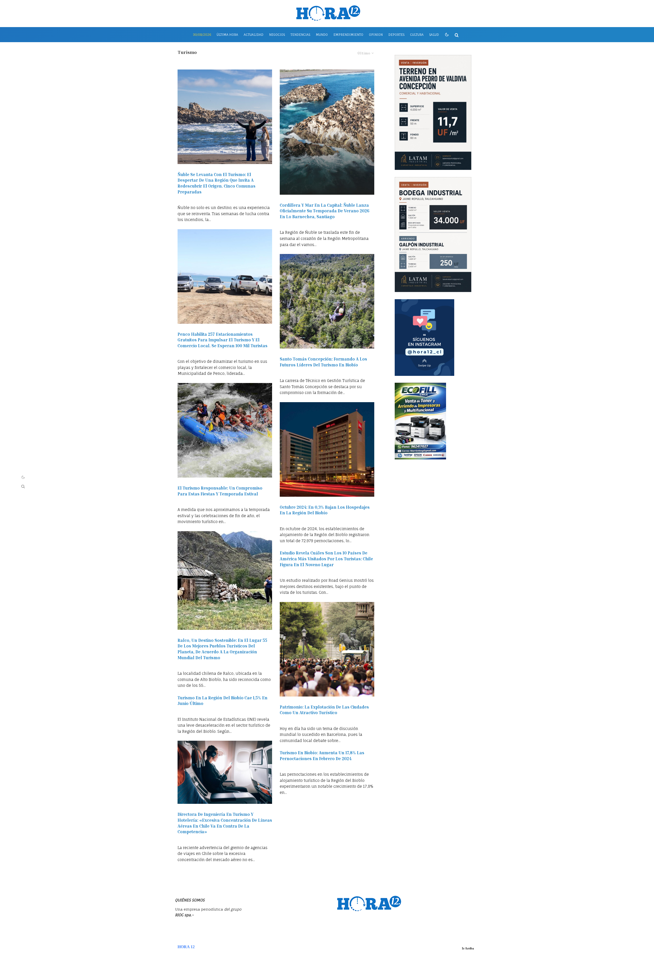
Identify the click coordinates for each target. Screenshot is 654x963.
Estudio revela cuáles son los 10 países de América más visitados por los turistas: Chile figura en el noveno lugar (326, 558)
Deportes (396, 35)
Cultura (417, 35)
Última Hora (227, 35)
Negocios (277, 35)
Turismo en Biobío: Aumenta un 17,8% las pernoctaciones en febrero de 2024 (322, 755)
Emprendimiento (348, 35)
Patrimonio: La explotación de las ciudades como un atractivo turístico (324, 709)
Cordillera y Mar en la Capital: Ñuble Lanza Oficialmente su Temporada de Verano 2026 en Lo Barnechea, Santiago (324, 210)
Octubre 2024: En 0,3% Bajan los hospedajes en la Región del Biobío (325, 510)
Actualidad (253, 35)
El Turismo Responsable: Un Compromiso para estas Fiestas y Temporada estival (220, 490)
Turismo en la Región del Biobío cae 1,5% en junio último (222, 700)
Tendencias (300, 35)
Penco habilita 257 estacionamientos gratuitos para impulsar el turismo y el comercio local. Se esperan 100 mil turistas (222, 339)
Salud (434, 35)
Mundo (322, 35)
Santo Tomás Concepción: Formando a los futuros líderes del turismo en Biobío (323, 361)
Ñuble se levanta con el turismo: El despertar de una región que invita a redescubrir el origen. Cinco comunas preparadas (216, 183)
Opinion (376, 35)
